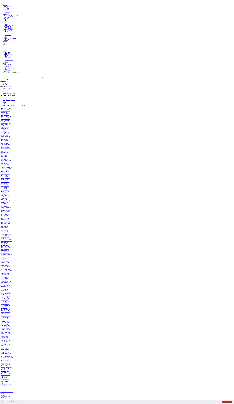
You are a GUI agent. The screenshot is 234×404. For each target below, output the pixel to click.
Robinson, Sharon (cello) (5, 312)
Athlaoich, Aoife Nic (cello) (6, 116)
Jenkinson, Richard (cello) (6, 235)
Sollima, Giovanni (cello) (5, 338)
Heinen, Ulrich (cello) (5, 212)
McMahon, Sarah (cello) (5, 274)
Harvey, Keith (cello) (5, 206)
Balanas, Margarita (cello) (6, 123)
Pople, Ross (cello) (4, 294)
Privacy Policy (2, 397)
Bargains (7, 17)
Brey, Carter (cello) (4, 135)
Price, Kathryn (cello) (5, 301)
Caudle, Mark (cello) (5, 145)
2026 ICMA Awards (9, 25)
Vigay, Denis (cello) (4, 360)
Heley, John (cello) (4, 215)
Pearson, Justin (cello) (5, 289)
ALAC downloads (9, 65)
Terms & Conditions (3, 386)
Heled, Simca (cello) (5, 214)
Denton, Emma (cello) (5, 172)
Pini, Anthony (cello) (5, 292)
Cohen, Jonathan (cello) (5, 157)
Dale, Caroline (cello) (5, 164)
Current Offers (6, 14)
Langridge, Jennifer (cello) (6, 255)
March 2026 (7, 13)
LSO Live (7, 39)
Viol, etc (4, 103)
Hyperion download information (5, 384)
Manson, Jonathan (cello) (5, 267)
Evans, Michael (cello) (5, 183)
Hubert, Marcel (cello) (5, 224)
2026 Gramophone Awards (10, 23)
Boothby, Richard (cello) (5, 129)
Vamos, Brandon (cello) (5, 355)
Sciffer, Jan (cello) (4, 324)
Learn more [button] (32, 401)
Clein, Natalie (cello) (5, 152)
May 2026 (7, 10)
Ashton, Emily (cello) (5, 115)
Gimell (6, 37)
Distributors (2, 395)
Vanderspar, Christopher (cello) (7, 359)
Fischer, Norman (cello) (5, 187)
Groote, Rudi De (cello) (5, 202)
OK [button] (227, 401)
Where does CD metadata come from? (6, 392)
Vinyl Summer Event (9, 16)
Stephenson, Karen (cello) (6, 340)
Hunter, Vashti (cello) (5, 227)
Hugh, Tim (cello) (4, 226)
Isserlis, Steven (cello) (5, 230)
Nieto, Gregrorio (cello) (5, 282)
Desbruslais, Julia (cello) (5, 174)
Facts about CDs (3, 389)
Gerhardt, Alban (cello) (5, 192)
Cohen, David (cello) (5, 156)
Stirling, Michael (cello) (5, 341)
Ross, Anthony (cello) (5, 317)
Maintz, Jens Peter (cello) (5, 266)
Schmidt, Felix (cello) (5, 321)
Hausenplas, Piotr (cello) (5, 210)
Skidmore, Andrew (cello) (6, 333)
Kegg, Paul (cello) (4, 245)
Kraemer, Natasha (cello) (5, 251)
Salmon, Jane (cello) (4, 318)
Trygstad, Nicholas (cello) (6, 350)
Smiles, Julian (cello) (5, 334)
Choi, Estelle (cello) (4, 151)
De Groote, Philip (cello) (5, 166)
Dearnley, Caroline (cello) (6, 168)
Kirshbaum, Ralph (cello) (5, 247)
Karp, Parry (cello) (4, 242)
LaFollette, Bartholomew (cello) (7, 254)
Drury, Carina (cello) (5, 179)
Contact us (2, 393)
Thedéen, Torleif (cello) (5, 345)
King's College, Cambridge (10, 38)
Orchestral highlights (9, 27)
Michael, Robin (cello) (5, 277)
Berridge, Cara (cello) (5, 128)
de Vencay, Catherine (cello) (6, 167)
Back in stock (8, 19)
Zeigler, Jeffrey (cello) (5, 379)
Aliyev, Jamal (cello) (5, 109)
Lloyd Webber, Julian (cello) (6, 263)
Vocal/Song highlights (9, 31)
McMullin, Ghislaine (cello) (6, 275)
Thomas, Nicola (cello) (5, 346)
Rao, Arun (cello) (4, 308)
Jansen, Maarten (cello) (5, 233)
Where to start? (6, 18)
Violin (4, 98)
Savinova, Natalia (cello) (5, 320)
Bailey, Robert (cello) (5, 120)
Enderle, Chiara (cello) (5, 182)
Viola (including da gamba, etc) (9, 100)
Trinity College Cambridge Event (11, 15)
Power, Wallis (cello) (5, 300)
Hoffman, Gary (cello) (5, 220)
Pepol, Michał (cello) (5, 290)
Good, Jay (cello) (4, 196)
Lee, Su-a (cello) (4, 257)
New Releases (5, 5)
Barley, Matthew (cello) (5, 124)
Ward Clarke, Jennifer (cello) (6, 367)
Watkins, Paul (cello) (5, 371)
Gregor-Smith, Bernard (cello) (6, 200)
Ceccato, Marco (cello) (5, 147)
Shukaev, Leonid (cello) (5, 328)
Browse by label (6, 32)
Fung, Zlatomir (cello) (5, 190)
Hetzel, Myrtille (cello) (5, 218)
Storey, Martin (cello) (5, 342)
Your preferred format (8, 86)
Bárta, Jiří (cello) (4, 125)
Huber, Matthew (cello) (5, 223)
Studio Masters (8, 26)
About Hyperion (3, 398)
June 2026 (7, 9)
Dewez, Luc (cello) (4, 175)
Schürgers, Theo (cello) (5, 322)
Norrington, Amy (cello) (5, 283)
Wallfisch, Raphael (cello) (6, 363)
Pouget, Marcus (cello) (5, 298)
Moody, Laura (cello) (5, 278)
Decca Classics (8, 35)
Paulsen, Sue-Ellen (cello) (6, 287)
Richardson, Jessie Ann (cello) (6, 309)
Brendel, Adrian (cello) (5, 133)
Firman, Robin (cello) (5, 186)
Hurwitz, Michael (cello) (5, 229)
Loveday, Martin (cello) (5, 265)
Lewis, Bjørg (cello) (4, 261)
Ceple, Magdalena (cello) (5, 148)
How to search (2, 383)
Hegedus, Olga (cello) (5, 211)
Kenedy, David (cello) (5, 246)
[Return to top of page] (4, 381)
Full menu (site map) (7, 46)
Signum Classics (8, 40)
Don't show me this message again (8, 93)
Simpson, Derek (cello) (5, 332)
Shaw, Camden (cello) (5, 325)
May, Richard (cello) (5, 273)
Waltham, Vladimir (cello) (6, 364)
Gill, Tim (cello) (4, 194)
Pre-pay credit (2, 385)
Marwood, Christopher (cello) (6, 270)
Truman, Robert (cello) (5, 349)
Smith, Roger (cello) (4, 336)
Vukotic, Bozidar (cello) (5, 361)
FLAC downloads (8, 64)
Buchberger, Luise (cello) (5, 137)
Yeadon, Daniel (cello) (5, 377)
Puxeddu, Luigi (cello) (5, 304)
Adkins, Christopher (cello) (6, 108)
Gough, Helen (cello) (5, 198)
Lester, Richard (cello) (5, 259)
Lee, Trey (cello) (4, 258)
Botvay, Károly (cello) (5, 131)
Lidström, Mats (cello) (5, 262)
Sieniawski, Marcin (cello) (6, 330)
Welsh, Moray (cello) (5, 372)
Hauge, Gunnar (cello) (5, 208)
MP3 (4, 63)
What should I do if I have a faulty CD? (6, 391)
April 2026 (7, 12)
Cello (4, 101)
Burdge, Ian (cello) (4, 139)
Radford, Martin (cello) (5, 305)
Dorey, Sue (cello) (4, 176)
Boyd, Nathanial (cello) (5, 132)
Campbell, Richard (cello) (6, 141)
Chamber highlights (9, 28)
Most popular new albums (10, 20)
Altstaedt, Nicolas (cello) (5, 111)
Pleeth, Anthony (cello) (5, 293)
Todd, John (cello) (4, 348)
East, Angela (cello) (4, 180)
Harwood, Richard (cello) (6, 207)
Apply (6, 62)
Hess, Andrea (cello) (5, 216)
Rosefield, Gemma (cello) (6, 316)
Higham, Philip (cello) (5, 219)
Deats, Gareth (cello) (5, 170)
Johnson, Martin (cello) (5, 237)
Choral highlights (8, 30)
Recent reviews (8, 6)
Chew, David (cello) (4, 149)
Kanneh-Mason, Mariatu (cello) (7, 239)
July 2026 (7, 8)
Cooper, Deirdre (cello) (5, 161)
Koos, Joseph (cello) (5, 250)
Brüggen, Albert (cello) (5, 136)
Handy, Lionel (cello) (5, 204)
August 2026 (7, 7)
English (5, 72)
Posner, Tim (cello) (4, 297)
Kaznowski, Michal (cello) (6, 243)
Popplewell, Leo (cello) (5, 296)
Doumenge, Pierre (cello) (5, 178)
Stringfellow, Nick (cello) (5, 344)
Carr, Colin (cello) (4, 143)
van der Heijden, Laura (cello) (6, 356)
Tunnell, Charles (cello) (5, 352)
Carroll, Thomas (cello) (5, 144)
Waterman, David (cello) (5, 368)
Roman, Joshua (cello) (5, 314)
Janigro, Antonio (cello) (5, 231)
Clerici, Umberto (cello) (5, 153)
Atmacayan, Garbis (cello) (6, 117)
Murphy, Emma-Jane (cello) (6, 281)
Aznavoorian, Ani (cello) (5, 119)
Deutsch (8, 71)
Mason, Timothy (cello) (5, 271)
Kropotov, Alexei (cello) (5, 253)
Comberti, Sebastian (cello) (6, 160)
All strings (5, 97)
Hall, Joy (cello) (4, 203)
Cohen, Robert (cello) (5, 159)
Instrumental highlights (9, 29)
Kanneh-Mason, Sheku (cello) (6, 241)
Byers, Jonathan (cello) (5, 140)
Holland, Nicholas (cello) (5, 222)
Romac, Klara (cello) (5, 313)
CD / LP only (8, 66)
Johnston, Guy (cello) (5, 238)
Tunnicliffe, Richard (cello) (6, 353)
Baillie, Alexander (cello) (5, 121)
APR (6, 36)
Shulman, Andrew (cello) (5, 329)
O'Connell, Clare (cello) (5, 285)
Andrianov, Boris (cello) (5, 112)
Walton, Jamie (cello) (5, 365)
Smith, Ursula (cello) (5, 337)
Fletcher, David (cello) (5, 188)
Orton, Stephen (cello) (5, 286)
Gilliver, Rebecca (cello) (5, 195)
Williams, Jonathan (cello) (6, 373)
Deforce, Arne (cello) (5, 171)
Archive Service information (5, 396)
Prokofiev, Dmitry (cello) (5, 302)
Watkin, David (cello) (5, 369)
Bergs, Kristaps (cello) (5, 127)
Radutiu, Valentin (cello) (5, 306)
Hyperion (7, 33)
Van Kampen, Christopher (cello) (7, 357)
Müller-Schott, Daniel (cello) (6, 279)
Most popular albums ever (10, 21)
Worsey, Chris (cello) (5, 376)
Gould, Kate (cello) (4, 199)
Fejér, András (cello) (4, 184)
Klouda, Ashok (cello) (5, 249)
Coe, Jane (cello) (4, 155)
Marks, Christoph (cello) (5, 269)
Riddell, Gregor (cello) (5, 310)
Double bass (5, 102)
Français (8, 70)
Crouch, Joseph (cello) (5, 163)
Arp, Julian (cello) (4, 113)
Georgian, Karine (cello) (5, 191)
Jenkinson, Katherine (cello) (6, 234)
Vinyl (6, 24)
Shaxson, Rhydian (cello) (5, 326)
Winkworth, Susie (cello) (5, 375)
